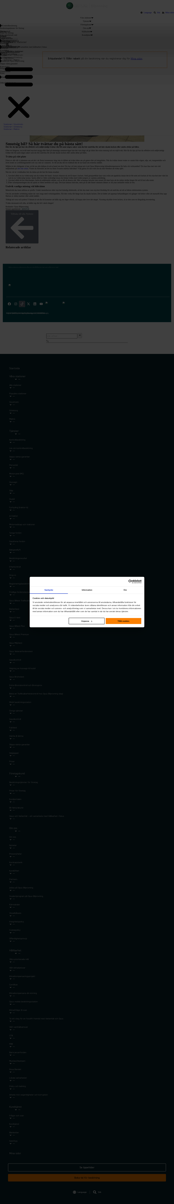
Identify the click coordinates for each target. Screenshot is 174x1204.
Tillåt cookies (123, 621)
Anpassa (85, 621)
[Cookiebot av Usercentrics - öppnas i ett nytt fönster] (130, 582)
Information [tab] (87, 590)
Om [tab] (125, 590)
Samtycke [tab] (48, 590)
